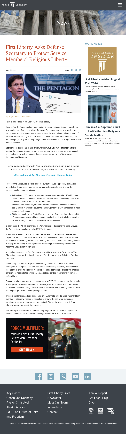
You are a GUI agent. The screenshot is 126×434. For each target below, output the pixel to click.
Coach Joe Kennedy (19, 397)
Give (91, 402)
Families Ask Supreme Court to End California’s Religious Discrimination (102, 131)
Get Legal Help (98, 397)
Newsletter (54, 397)
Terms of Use (15, 424)
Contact (52, 412)
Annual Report (97, 393)
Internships (54, 407)
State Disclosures (44, 424)
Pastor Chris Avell (18, 402)
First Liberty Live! (58, 393)
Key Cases (13, 393)
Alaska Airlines (15, 407)
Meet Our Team (57, 402)
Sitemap (57, 424)
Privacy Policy (28, 424)
